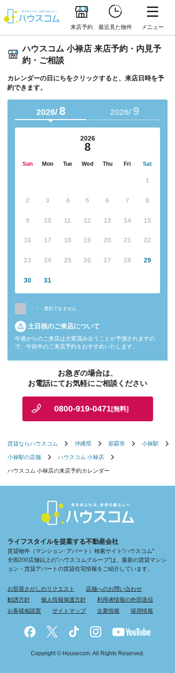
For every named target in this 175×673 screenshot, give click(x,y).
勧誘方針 (18, 599)
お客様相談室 (24, 611)
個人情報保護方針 (63, 599)
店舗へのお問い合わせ (114, 589)
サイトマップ (69, 611)
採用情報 (142, 611)
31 (47, 280)
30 (27, 280)
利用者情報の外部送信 (125, 599)
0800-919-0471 (91, 408)
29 (147, 260)
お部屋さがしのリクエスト (41, 589)
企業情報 (108, 611)
